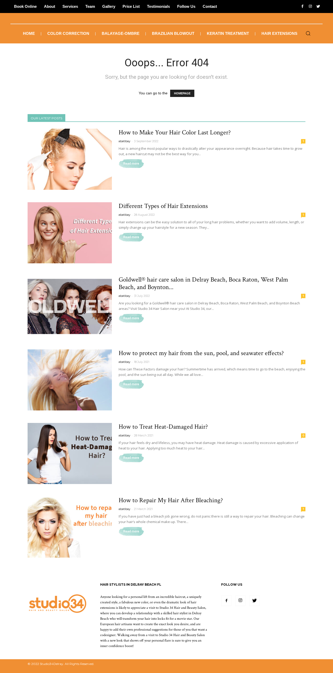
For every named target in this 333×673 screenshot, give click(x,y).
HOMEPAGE (182, 93)
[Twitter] (254, 601)
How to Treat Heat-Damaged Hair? (163, 426)
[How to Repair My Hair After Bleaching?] (70, 527)
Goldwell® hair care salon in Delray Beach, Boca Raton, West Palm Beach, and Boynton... (203, 283)
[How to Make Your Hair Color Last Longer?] (70, 159)
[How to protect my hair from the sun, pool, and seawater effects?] (70, 379)
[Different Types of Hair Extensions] (70, 232)
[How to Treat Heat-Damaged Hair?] (70, 453)
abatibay (124, 141)
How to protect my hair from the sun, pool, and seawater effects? (201, 353)
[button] (308, 33)
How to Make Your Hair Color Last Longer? (175, 132)
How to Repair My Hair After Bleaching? (171, 500)
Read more (131, 163)
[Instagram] (240, 601)
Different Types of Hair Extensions (163, 206)
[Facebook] (226, 601)
